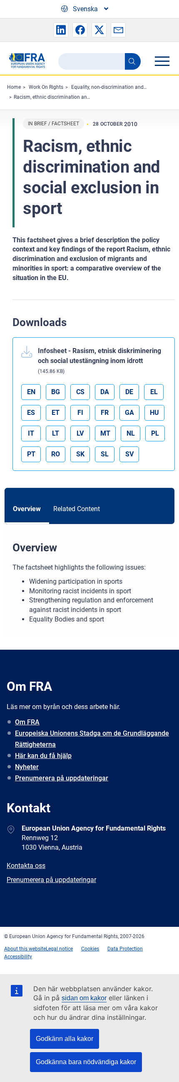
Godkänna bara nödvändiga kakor (86, 1061)
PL (155, 433)
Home (14, 87)
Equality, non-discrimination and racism (115, 87)
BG (55, 392)
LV (80, 433)
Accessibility (18, 957)
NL (131, 433)
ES (31, 413)
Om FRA (27, 722)
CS (80, 392)
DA (104, 392)
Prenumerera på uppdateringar (61, 778)
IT (31, 433)
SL (105, 454)
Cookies (90, 949)
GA (129, 413)
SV (129, 454)
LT (55, 433)
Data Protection (125, 949)
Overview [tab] (27, 509)
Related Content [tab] (76, 509)
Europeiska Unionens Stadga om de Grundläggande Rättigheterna (92, 738)
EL (154, 392)
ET (56, 413)
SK (80, 454)
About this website (25, 949)
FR (105, 413)
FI (80, 413)
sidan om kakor (84, 998)
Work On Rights (46, 87)
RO (55, 454)
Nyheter (27, 767)
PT (31, 454)
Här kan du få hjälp (43, 756)
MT (105, 433)
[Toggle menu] (162, 61)
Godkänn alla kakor (64, 1038)
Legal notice (59, 949)
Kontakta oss (26, 866)
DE (129, 392)
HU (154, 413)
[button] (60, 29)
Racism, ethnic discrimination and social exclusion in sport (79, 97)
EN (31, 392)
